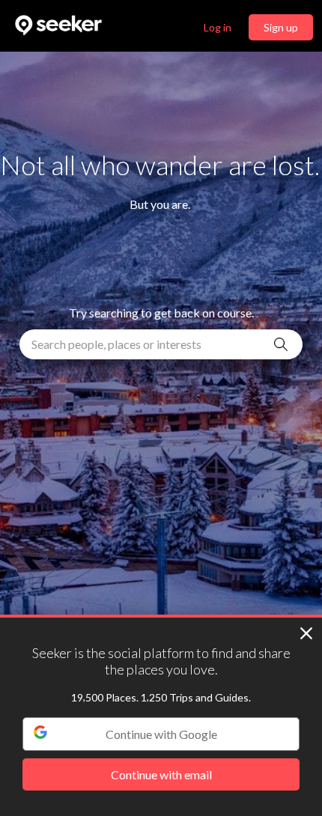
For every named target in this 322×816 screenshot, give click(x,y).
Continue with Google (161, 734)
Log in (217, 27)
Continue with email (161, 774)
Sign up (281, 27)
